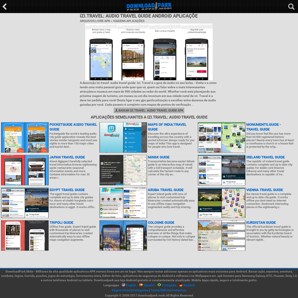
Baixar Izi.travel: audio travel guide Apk (150, 110)
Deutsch (189, 285)
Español (149, 285)
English (131, 285)
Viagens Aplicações (128, 21)
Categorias (140, 290)
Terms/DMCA (160, 290)
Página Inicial (121, 290)
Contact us (178, 290)
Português (169, 285)
